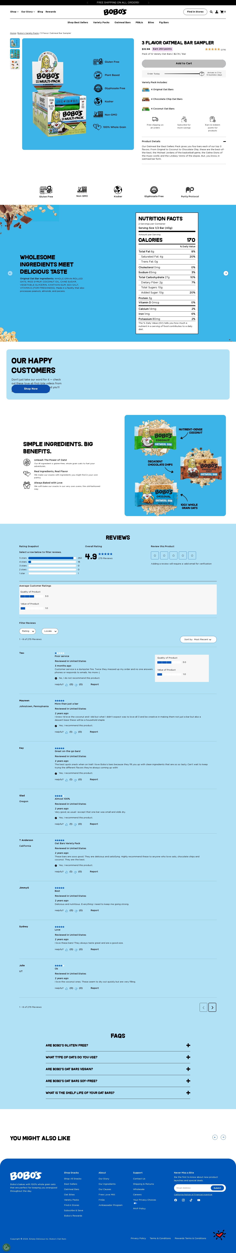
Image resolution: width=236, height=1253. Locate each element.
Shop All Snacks (72, 1179)
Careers (137, 1195)
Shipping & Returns (143, 1184)
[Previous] (87, 2)
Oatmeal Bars (71, 1189)
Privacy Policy (138, 1238)
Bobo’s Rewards (73, 1216)
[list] (118, 192)
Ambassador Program (110, 1205)
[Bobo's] (115, 12)
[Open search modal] (211, 11)
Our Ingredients (107, 1184)
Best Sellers (70, 1184)
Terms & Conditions (160, 1238)
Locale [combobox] (48, 631)
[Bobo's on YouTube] (198, 1200)
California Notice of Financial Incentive (193, 1194)
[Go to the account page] (216, 11)
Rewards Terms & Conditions (190, 1238)
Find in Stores (71, 1205)
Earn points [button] (162, 49)
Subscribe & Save (73, 1210)
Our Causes (105, 1189)
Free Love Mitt (107, 1195)
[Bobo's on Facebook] (175, 1200)
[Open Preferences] (6, 1247)
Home (13, 33)
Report (95, 684)
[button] (155, 555)
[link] (106, 555)
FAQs (102, 1200)
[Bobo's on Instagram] (183, 1200)
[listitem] (46, 192)
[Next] (148, 2)
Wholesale (138, 1189)
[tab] (15, 43)
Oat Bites (69, 1195)
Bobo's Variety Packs (28, 33)
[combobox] (201, 639)
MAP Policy (139, 1208)
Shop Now (31, 389)
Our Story (104, 1179)
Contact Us (139, 1179)
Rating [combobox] (25, 631)
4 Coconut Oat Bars (162, 109)
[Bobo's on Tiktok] (191, 1200)
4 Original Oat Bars (162, 89)
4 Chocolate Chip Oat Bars (166, 99)
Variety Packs (71, 1200)
